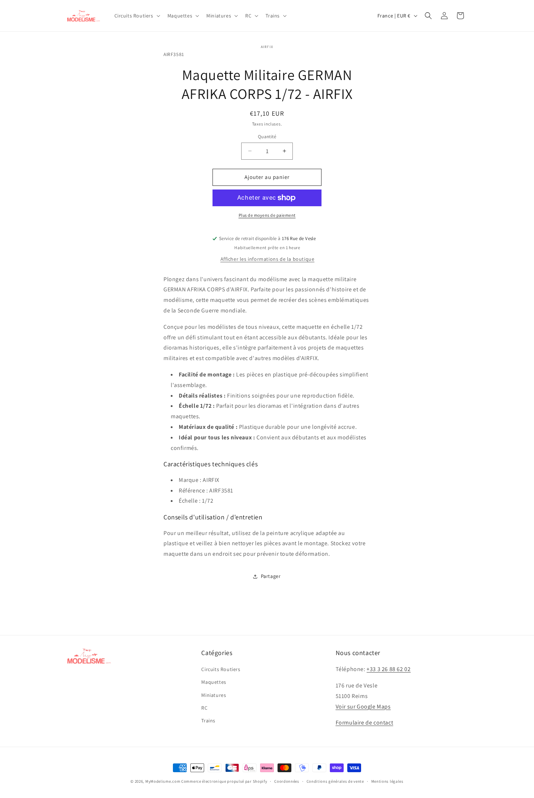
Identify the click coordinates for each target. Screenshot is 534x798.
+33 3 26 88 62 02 (388, 669)
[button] (136, 15)
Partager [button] (271, 576)
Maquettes (213, 682)
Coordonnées (286, 780)
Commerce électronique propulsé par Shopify (224, 781)
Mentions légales (387, 780)
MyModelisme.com (163, 781)
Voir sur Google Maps (363, 706)
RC (204, 708)
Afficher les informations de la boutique (268, 259)
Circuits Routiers (220, 669)
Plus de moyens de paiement (267, 215)
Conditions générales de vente (335, 780)
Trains (208, 720)
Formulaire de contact (364, 723)
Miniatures (213, 695)
